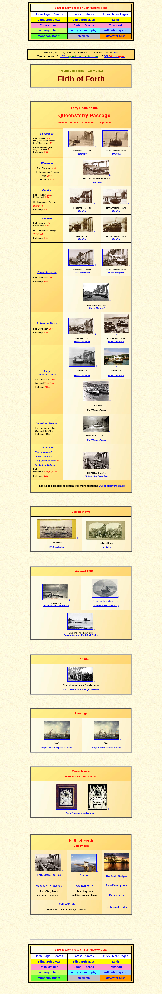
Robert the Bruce (47, 323)
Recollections (49, 25)
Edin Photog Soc (115, 30)
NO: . (114, 56)
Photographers (49, 30)
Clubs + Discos (83, 25)
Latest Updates (83, 14)
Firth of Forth (67, 904)
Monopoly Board (49, 36)
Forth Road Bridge (116, 907)
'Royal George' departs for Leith (56, 747)
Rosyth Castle (71, 635)
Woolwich (47, 163)
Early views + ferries (49, 875)
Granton (84, 875)
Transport (115, 25)
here (115, 52)
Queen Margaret (47, 272)
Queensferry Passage (49, 885)
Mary (47, 371)
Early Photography (83, 30)
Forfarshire (47, 133)
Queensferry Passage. (112, 486)
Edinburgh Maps (83, 19)
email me (84, 36)
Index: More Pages (115, 14)
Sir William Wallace (47, 423)
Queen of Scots (47, 374)
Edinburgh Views (49, 19)
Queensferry (116, 895)
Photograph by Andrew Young (105, 601)
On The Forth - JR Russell (56, 605)
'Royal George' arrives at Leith (106, 747)
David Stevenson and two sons (81, 813)
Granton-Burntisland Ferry (106, 605)
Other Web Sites (115, 36)
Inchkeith (106, 547)
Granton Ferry (84, 885)
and (79, 635)
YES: (79, 56)
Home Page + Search (49, 14)
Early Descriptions (117, 885)
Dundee (47, 190)
